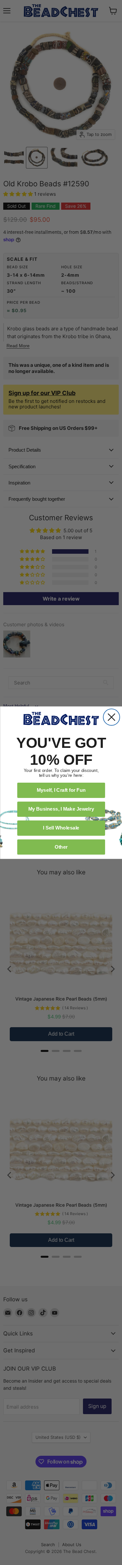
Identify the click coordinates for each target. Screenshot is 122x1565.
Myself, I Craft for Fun (61, 789)
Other (61, 846)
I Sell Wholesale (61, 827)
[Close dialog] (111, 717)
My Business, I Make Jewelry (61, 808)
